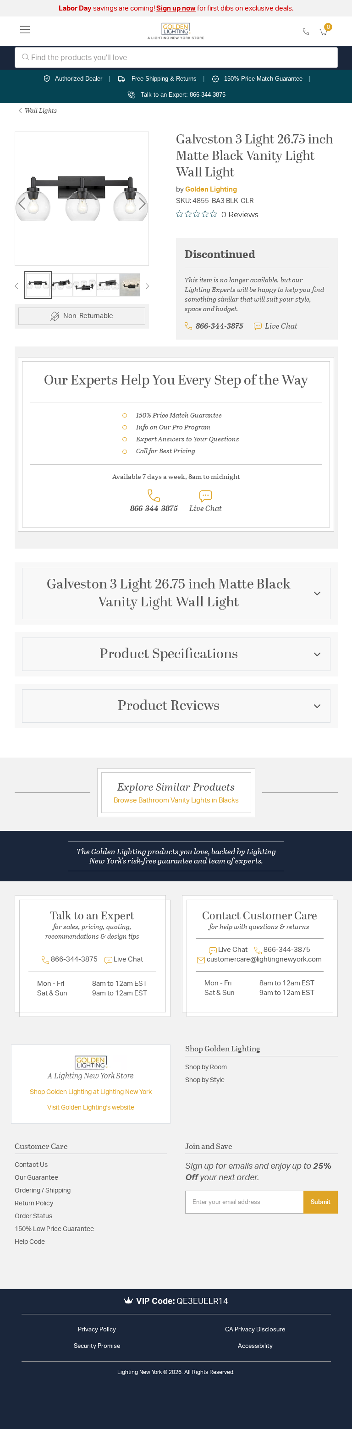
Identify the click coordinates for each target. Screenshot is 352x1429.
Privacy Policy (97, 1330)
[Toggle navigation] (25, 31)
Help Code (30, 1242)
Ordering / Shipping (43, 1190)
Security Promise (97, 1346)
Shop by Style (205, 1080)
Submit (320, 1202)
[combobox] (176, 57)
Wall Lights (40, 110)
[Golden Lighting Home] (175, 31)
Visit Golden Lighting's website (90, 1108)
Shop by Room (206, 1067)
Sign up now (176, 8)
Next (142, 204)
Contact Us (31, 1165)
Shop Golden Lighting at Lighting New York (91, 1092)
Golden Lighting (211, 189)
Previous (21, 204)
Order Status (33, 1216)
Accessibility (255, 1346)
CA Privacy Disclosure (255, 1330)
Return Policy (34, 1203)
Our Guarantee (36, 1178)
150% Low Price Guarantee (54, 1229)
